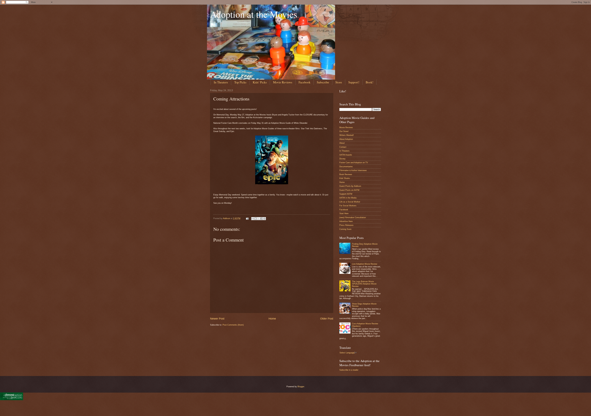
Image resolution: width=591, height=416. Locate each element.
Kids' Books (344, 178)
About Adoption (346, 139)
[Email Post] (247, 218)
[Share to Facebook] (261, 218)
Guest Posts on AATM (349, 190)
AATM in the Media (347, 198)
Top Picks (240, 82)
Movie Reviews (282, 82)
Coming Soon (345, 229)
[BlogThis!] (255, 218)
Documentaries (346, 166)
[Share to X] (258, 218)
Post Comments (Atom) (233, 325)
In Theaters (221, 82)
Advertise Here (346, 221)
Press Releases (346, 225)
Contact (342, 147)
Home (272, 318)
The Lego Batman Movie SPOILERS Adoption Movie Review (364, 283)
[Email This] (252, 218)
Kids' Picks (260, 82)
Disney (342, 159)
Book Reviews (345, 174)
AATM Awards (345, 155)
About (342, 143)
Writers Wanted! (346, 135)
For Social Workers (347, 205)
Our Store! (344, 131)
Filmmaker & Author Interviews (353, 170)
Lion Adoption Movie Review (364, 264)
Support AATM (345, 194)
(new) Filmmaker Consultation (352, 217)
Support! (353, 82)
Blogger (301, 386)
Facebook (304, 82)
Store (338, 82)
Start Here (343, 213)
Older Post (326, 318)
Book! (369, 82)
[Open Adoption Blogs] (11, 399)
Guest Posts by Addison (350, 186)
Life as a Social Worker (349, 202)
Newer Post (217, 318)
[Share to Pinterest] (264, 218)
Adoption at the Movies (253, 14)
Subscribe (323, 82)
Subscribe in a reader (348, 370)
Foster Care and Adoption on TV (353, 162)
